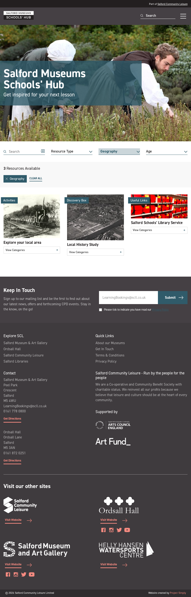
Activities (9, 200)
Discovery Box (76, 200)
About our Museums (110, 343)
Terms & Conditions (110, 355)
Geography (17, 178)
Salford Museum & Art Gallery (25, 343)
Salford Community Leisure (172, 4)
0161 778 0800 (14, 411)
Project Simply (178, 593)
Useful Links (138, 200)
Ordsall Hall (12, 349)
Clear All (35, 178)
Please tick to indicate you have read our (136, 310)
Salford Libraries (15, 361)
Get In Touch (105, 349)
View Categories (32, 250)
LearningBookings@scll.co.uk (25, 406)
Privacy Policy (160, 310)
